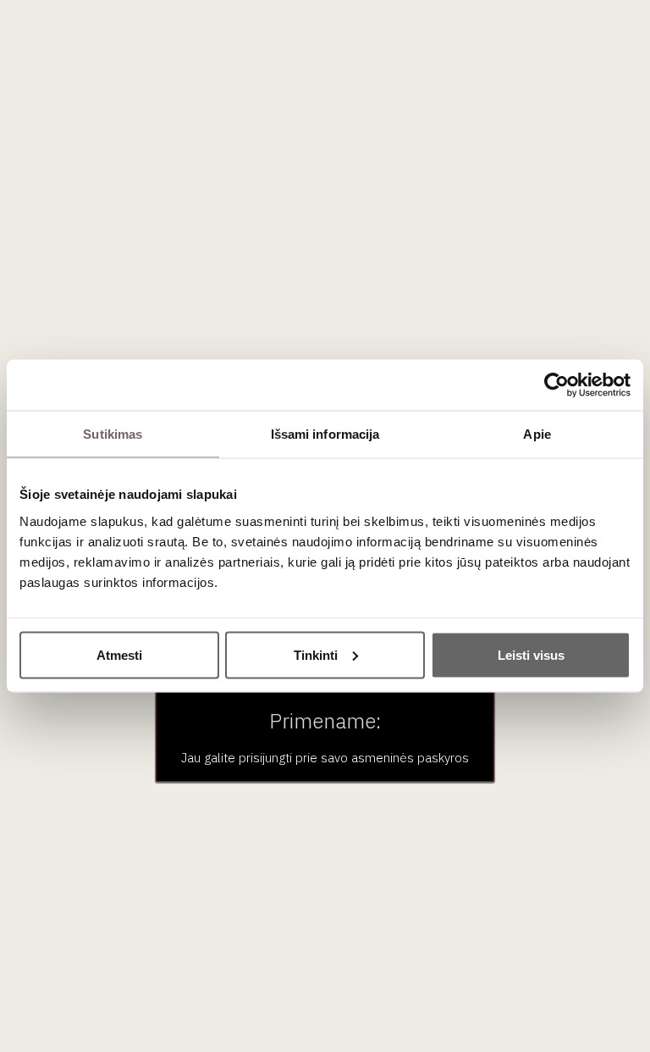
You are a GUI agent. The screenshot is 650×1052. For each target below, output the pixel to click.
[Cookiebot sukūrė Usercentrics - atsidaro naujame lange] (556, 385)
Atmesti (119, 654)
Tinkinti (316, 654)
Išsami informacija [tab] (325, 434)
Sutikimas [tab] (112, 434)
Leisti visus (531, 654)
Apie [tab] (536, 434)
